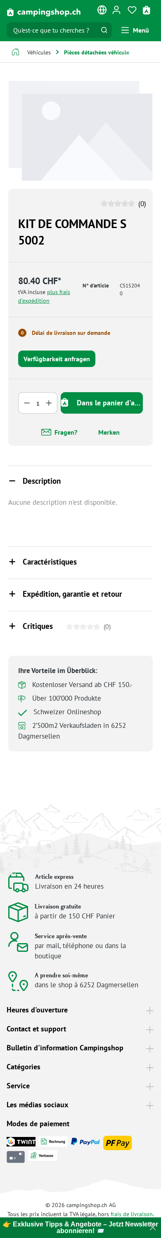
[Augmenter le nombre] (49, 403)
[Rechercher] (104, 30)
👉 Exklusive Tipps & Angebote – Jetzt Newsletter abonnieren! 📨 (80, 1227)
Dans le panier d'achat (109, 402)
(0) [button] (141, 203)
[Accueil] (15, 53)
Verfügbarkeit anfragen (57, 359)
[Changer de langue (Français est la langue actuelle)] (102, 11)
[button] (80, 482)
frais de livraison (132, 1214)
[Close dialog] (152, 1227)
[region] (80, 130)
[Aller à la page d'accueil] (43, 12)
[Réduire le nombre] (27, 403)
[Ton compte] (116, 9)
